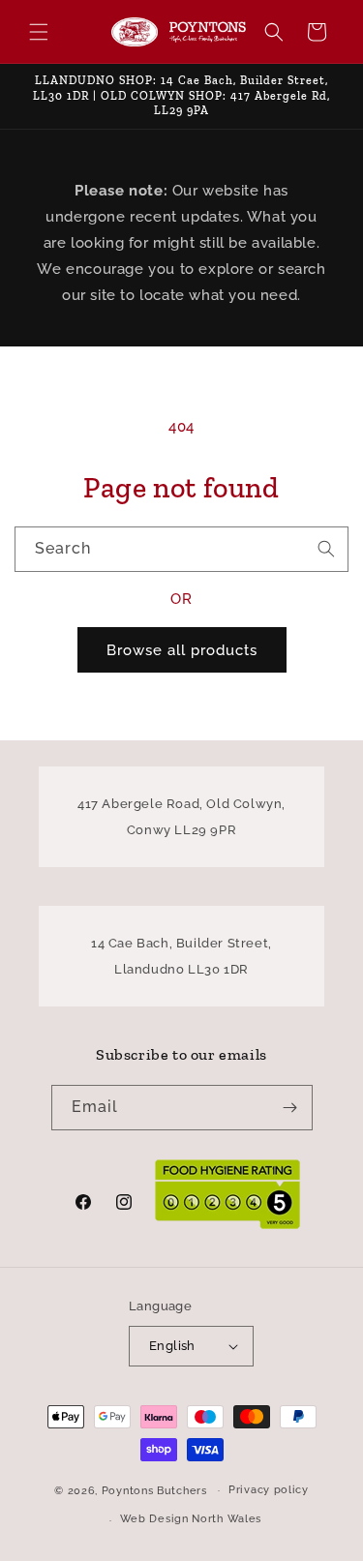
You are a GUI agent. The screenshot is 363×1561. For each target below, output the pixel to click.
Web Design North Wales (190, 1519)
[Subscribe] (290, 1107)
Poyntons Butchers (154, 1490)
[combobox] (181, 549)
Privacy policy (268, 1490)
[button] (38, 32)
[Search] (326, 548)
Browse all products (181, 650)
